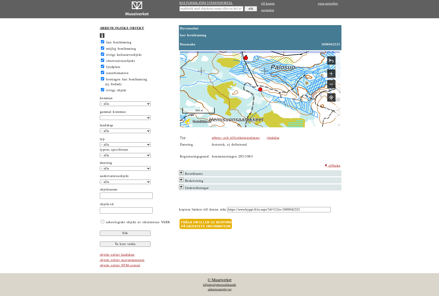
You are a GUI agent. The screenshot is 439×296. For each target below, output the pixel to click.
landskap (106, 125)
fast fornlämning (118, 42)
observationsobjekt (120, 61)
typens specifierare (114, 149)
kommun (106, 98)
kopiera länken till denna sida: (203, 209)
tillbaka (333, 165)
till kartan (268, 3)
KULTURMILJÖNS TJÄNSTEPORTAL (206, 3)
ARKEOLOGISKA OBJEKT (122, 28)
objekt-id (107, 204)
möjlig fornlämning (121, 48)
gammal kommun (113, 112)
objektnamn (109, 189)
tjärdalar (273, 138)
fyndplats (113, 67)
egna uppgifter (328, 3)
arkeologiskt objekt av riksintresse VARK (137, 222)
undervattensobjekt (114, 176)
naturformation (117, 73)
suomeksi (267, 10)
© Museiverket (219, 280)
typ (102, 139)
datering (106, 163)
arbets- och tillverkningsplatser (236, 138)
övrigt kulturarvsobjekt (124, 55)
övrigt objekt (116, 90)
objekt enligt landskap (117, 254)
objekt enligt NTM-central (120, 265)
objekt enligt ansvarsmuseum (122, 260)
